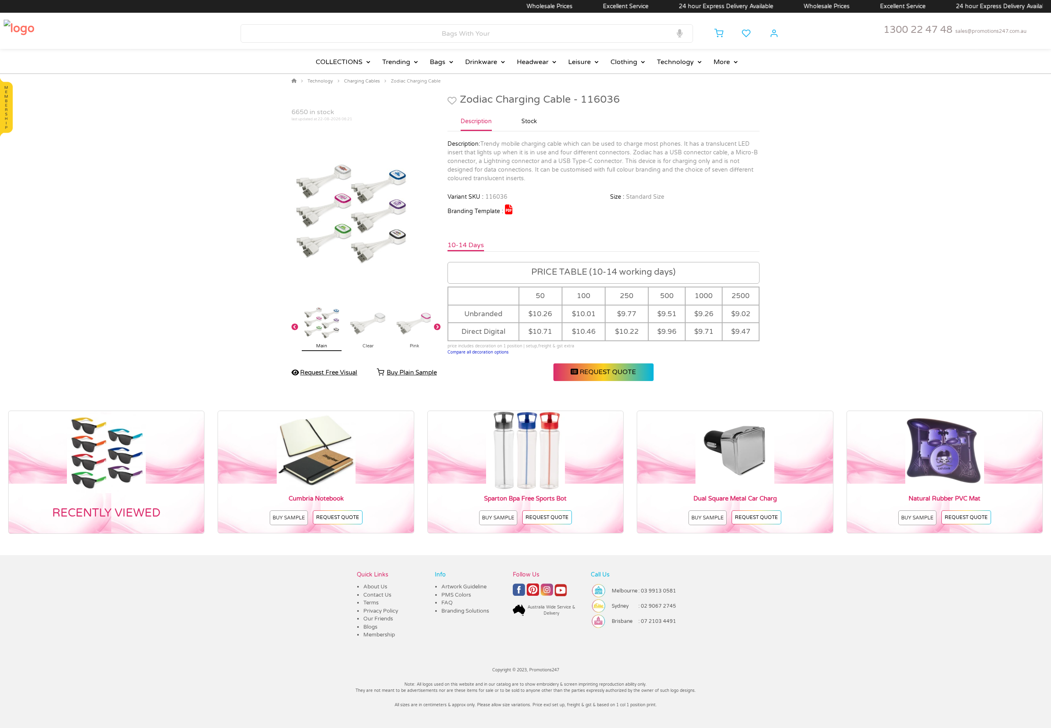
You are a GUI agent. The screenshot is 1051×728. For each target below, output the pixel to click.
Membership (379, 635)
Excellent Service (603, 6)
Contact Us (377, 595)
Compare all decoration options (478, 352)
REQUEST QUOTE (607, 372)
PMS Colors (456, 595)
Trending (396, 62)
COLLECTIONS (339, 62)
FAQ (447, 602)
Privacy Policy (380, 611)
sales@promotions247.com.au (990, 31)
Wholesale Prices (527, 6)
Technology (675, 62)
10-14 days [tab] (465, 245)
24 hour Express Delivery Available (703, 6)
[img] (508, 209)
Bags (437, 62)
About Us (375, 586)
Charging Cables (362, 81)
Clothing (623, 62)
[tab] (476, 124)
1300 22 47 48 (917, 30)
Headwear (532, 62)
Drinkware (481, 62)
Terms (371, 602)
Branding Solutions (465, 611)
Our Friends (378, 618)
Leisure (579, 62)
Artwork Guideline (463, 586)
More (722, 62)
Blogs (370, 627)
